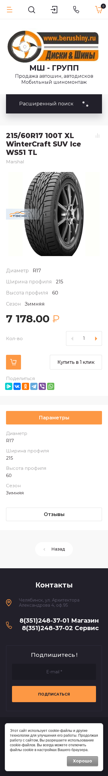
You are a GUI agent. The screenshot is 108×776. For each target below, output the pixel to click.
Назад (58, 549)
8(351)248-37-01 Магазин (59, 620)
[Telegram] (34, 386)
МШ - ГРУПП (54, 67)
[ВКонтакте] (17, 386)
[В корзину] (13, 362)
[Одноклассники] (25, 386)
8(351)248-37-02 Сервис (60, 628)
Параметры (54, 418)
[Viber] (42, 386)
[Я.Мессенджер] (8, 386)
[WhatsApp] (50, 386)
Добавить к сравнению (97, 135)
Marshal (15, 162)
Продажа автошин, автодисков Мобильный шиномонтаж (54, 79)
